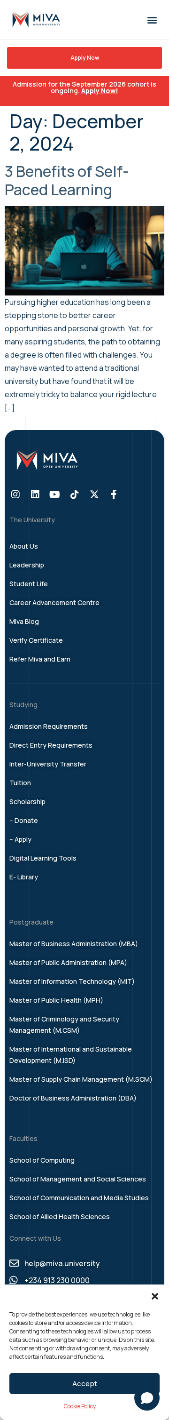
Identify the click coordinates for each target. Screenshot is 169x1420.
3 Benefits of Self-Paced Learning (67, 180)
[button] (155, 1296)
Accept (84, 1383)
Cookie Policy (80, 1406)
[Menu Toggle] (152, 20)
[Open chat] (147, 1398)
